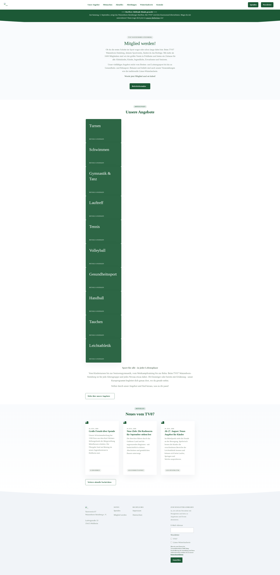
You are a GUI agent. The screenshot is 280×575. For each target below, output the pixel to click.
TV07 (175, 539)
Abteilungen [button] (131, 5)
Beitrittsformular (139, 86)
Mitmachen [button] (107, 5)
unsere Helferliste (153, 18)
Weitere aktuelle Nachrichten (99, 482)
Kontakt (159, 5)
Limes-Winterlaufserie (181, 542)
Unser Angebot (94, 5)
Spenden (253, 5)
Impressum (137, 511)
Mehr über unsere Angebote (99, 396)
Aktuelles (119, 5)
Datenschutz (137, 515)
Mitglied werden (120, 515)
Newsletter (267, 5)
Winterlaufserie (146, 5)
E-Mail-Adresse (177, 525)
